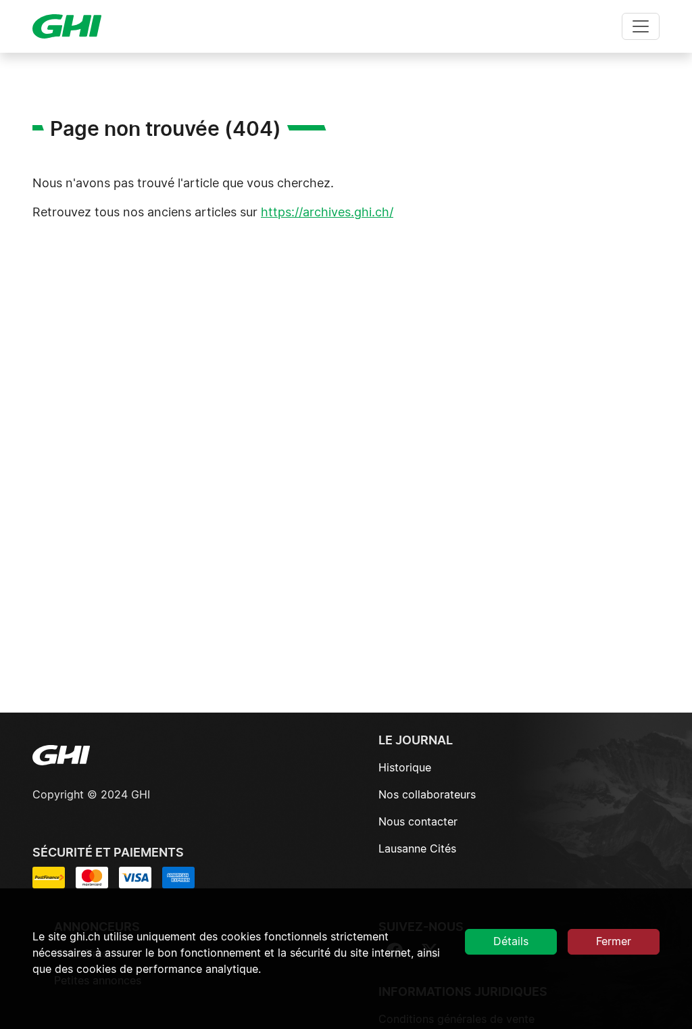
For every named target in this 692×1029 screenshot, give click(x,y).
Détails (510, 941)
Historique (404, 768)
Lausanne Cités (417, 849)
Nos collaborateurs (427, 795)
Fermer (613, 941)
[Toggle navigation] (641, 26)
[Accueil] (72, 26)
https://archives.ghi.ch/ (327, 213)
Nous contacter (418, 822)
